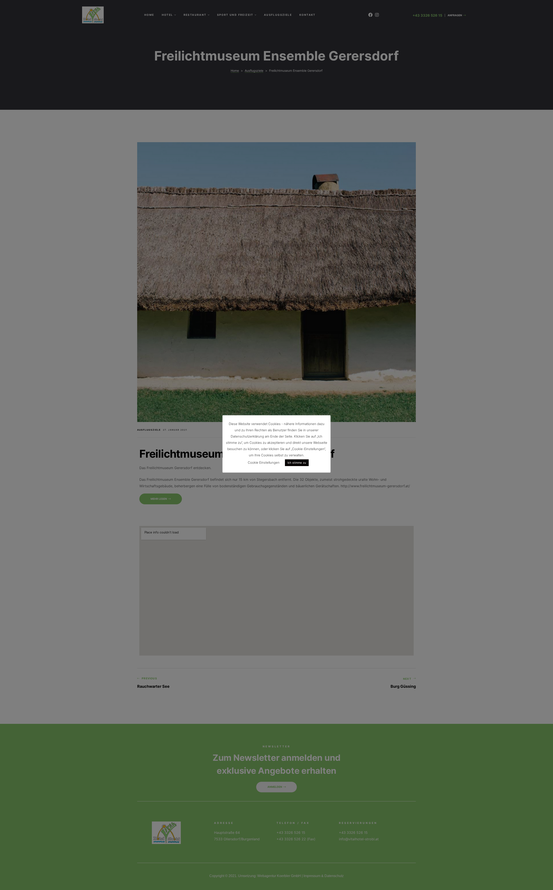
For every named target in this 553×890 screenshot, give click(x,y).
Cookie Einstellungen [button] (264, 462)
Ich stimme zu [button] (297, 462)
